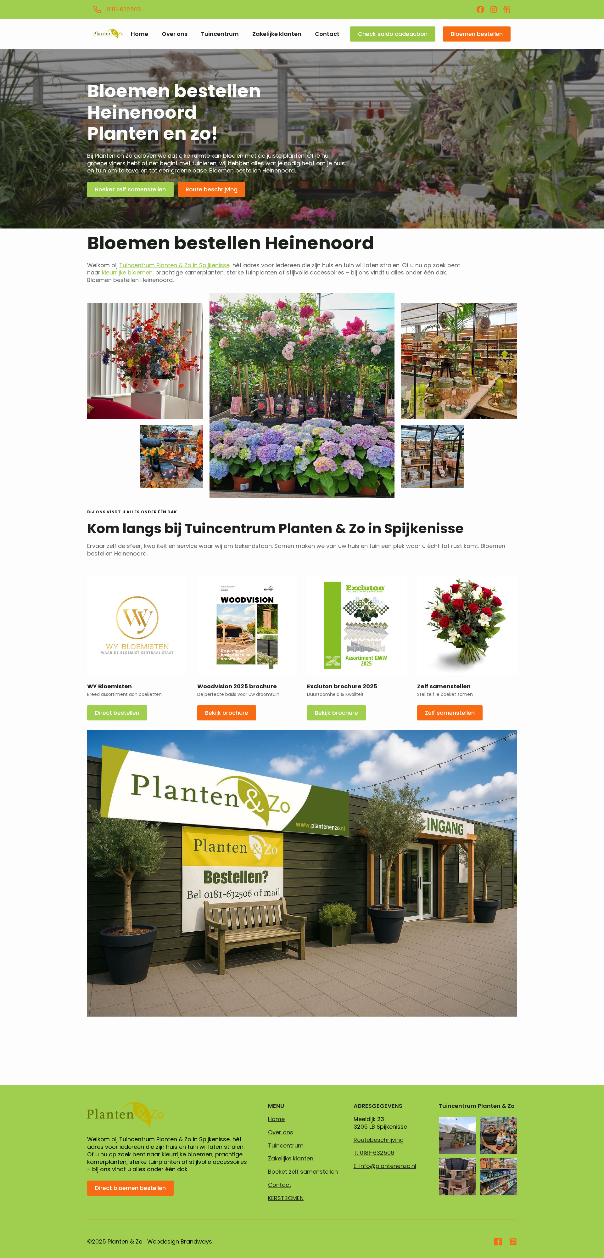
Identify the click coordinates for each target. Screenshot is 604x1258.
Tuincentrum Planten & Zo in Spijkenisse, (175, 265)
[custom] (480, 9)
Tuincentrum (220, 34)
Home (139, 34)
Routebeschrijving (379, 1140)
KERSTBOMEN (286, 1198)
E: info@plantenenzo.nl (385, 1166)
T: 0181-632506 (374, 1153)
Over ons (174, 34)
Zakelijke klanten (276, 34)
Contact (327, 34)
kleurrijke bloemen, (128, 272)
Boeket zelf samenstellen (303, 1172)
